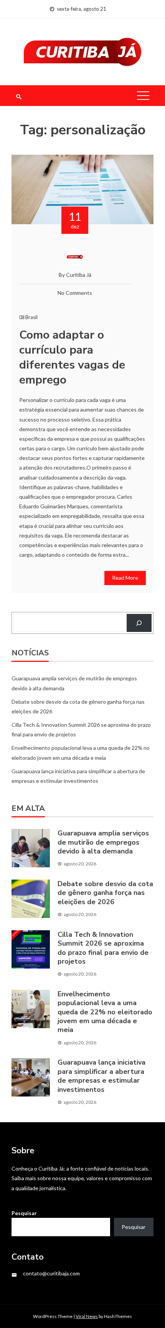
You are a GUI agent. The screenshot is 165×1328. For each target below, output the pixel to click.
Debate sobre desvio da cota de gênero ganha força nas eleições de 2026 (105, 892)
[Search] (139, 623)
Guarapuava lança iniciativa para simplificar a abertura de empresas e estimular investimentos (101, 1076)
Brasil (31, 317)
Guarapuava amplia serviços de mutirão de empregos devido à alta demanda (103, 842)
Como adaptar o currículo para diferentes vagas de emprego (72, 357)
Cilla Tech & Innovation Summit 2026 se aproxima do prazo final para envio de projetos (103, 948)
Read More (125, 577)
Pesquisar (24, 1213)
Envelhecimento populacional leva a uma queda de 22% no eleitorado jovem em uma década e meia (105, 1012)
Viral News (87, 1316)
